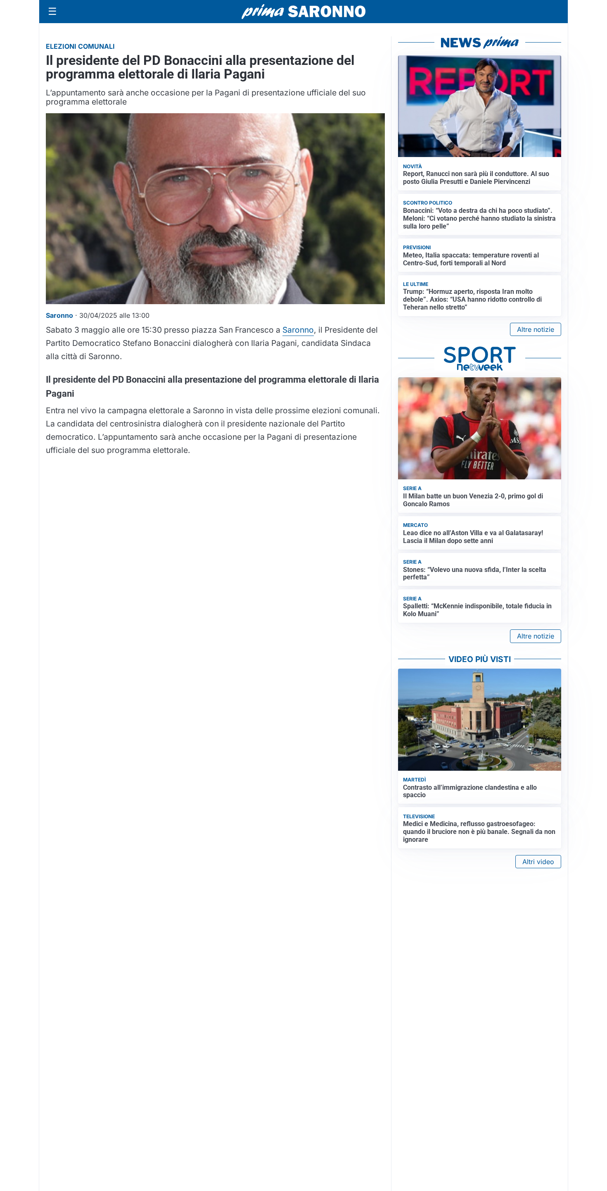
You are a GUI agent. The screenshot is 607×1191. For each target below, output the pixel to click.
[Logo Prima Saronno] (303, 11)
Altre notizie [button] (535, 329)
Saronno (298, 330)
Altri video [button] (538, 862)
